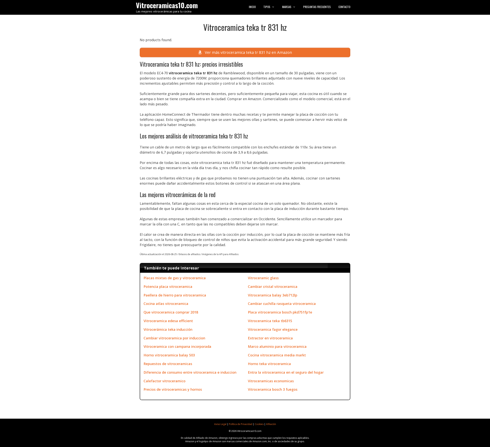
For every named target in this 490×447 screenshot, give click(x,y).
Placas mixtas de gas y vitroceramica (175, 278)
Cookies (259, 424)
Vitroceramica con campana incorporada (177, 346)
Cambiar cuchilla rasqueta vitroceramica (282, 303)
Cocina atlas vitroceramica (166, 303)
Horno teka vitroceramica (269, 363)
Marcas (286, 7)
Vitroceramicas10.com (167, 5)
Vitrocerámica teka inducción (168, 329)
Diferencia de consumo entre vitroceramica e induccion (190, 372)
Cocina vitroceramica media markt (277, 355)
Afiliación (271, 424)
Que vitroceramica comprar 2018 (171, 312)
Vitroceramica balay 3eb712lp (272, 295)
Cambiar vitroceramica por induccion (174, 338)
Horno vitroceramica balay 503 (169, 355)
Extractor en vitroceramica (270, 338)
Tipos (266, 7)
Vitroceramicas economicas (271, 381)
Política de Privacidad (240, 424)
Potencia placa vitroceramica (168, 286)
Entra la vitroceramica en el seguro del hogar (286, 372)
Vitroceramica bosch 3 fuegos (272, 389)
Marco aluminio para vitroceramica (277, 346)
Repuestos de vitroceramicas (168, 363)
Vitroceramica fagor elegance (273, 329)
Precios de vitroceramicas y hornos (173, 389)
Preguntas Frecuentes (317, 7)
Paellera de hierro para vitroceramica (175, 295)
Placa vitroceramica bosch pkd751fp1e (280, 312)
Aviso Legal (220, 424)
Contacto (344, 7)
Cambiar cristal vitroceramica (272, 286)
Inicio (252, 7)
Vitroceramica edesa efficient (168, 320)
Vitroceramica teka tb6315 (270, 320)
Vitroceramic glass (263, 278)
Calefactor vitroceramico (164, 381)
